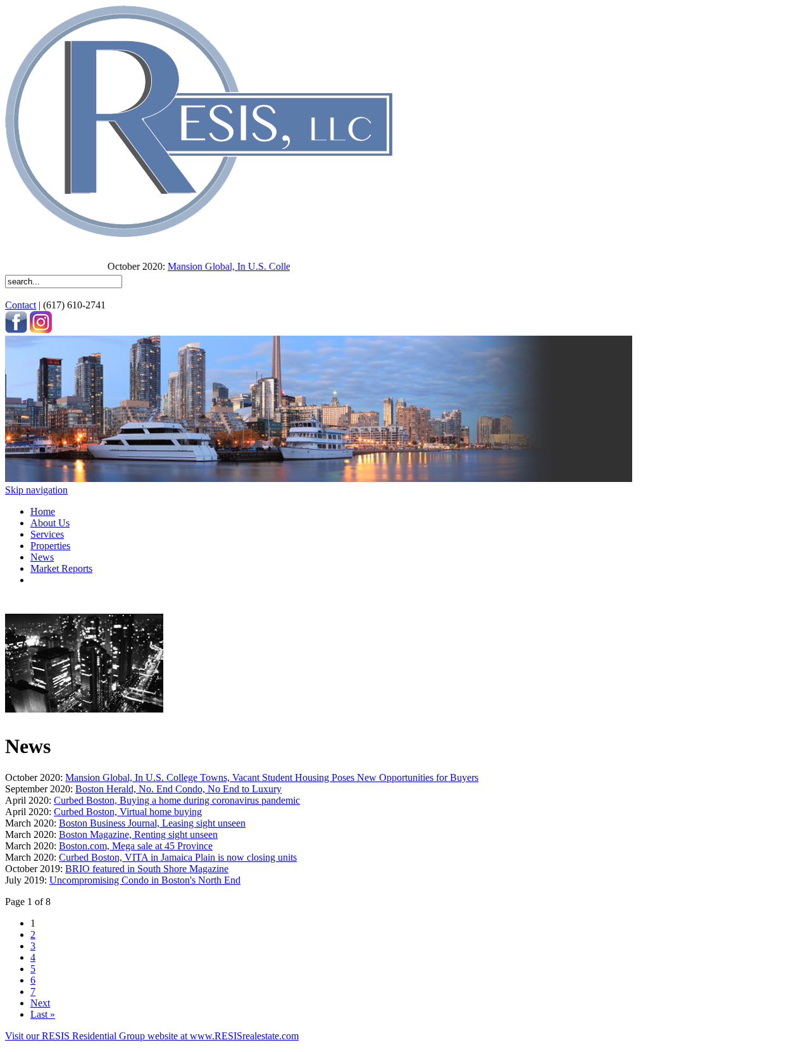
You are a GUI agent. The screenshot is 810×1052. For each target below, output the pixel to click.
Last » (42, 1014)
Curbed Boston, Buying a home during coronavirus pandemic (177, 800)
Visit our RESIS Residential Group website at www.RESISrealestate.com (152, 1035)
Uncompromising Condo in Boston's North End (144, 880)
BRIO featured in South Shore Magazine (146, 868)
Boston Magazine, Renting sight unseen (138, 834)
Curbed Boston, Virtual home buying (128, 811)
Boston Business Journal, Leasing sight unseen (152, 823)
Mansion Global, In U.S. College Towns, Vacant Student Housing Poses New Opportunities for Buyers (271, 777)
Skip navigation (36, 490)
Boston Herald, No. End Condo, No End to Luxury (178, 788)
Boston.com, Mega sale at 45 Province (136, 845)
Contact (20, 305)
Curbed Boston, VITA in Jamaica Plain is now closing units (178, 857)
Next (40, 1003)
